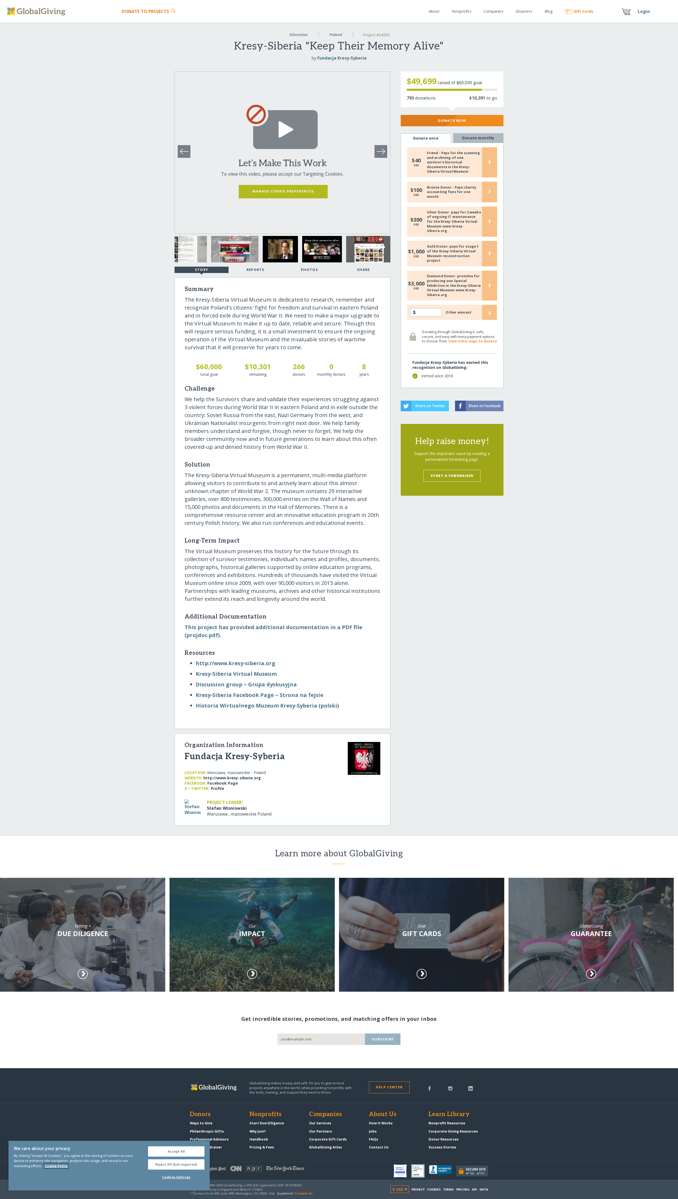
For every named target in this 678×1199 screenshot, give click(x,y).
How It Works (380, 1123)
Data (484, 1189)
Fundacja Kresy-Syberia (342, 58)
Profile (217, 788)
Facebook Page (222, 783)
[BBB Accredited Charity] (442, 1171)
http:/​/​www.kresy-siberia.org (235, 663)
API (474, 1189)
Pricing (463, 1189)
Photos (309, 269)
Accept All (176, 1151)
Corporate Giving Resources (453, 1131)
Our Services (320, 1123)
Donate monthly (478, 137)
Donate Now (452, 120)
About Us (383, 1114)
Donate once (426, 138)
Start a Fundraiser (452, 475)
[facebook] (430, 1088)
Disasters (524, 11)
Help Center (389, 1087)
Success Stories (442, 1147)
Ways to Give (201, 1123)
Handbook (258, 1139)
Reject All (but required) (176, 1164)
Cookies (434, 1189)
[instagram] (450, 1088)
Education (298, 34)
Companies (493, 11)
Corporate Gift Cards (328, 1139)
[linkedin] (470, 1088)
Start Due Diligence (266, 1123)
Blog (549, 11)
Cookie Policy (56, 1166)
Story (201, 269)
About (434, 11)
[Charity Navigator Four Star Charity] (402, 1171)
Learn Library (449, 1114)
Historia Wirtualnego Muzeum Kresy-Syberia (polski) (267, 705)
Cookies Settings (176, 1177)
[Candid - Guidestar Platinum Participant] (420, 1171)
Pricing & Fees (261, 1147)
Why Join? (257, 1131)
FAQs (373, 1139)
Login (644, 11)
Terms (448, 1189)
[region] (109, 1166)
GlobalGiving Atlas (325, 1147)
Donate (145, 11)
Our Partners (320, 1131)
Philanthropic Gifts (207, 1131)
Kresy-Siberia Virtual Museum (236, 673)
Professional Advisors (209, 1139)
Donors (200, 1114)
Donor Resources (443, 1139)
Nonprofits (461, 11)
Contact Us (379, 1147)
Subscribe (383, 1039)
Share (363, 269)
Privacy (418, 1189)
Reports (256, 269)
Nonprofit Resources (447, 1123)
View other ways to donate (472, 341)
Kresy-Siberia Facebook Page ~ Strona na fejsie (259, 695)
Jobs (373, 1131)
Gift (583, 11)
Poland (335, 34)
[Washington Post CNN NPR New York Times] (264, 1170)
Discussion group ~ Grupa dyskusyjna (246, 684)
